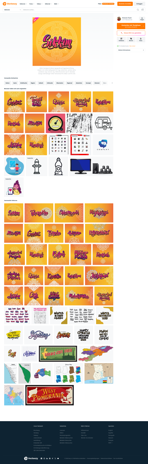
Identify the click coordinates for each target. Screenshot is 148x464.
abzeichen (79, 83)
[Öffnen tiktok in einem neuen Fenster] (52, 458)
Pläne (99, 4)
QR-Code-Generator (39, 450)
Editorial (47, 4)
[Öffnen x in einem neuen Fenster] (55, 458)
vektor (8, 83)
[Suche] (138, 10)
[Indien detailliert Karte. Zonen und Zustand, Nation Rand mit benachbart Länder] (14, 395)
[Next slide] (110, 83)
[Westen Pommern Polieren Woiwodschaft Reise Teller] (49, 395)
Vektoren (22, 4)
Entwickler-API (38, 443)
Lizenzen (62, 430)
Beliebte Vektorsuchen (66, 438)
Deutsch (110, 438)
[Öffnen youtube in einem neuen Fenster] (58, 458)
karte (15, 83)
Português (111, 435)
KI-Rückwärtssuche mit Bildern (42, 445)
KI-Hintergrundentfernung (41, 448)
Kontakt (83, 433)
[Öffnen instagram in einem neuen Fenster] (44, 458)
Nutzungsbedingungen (93, 458)
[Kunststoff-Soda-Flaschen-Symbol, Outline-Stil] (58, 166)
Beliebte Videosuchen (66, 443)
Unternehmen (38, 438)
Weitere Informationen (124, 50)
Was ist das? (132, 46)
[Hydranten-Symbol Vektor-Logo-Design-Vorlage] (36, 166)
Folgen (142, 19)
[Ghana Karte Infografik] (98, 373)
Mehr (55, 4)
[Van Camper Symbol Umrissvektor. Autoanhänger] (103, 123)
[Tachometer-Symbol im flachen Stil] (55, 123)
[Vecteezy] (10, 4)
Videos (39, 4)
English (110, 430)
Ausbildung (37, 440)
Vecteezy (36, 433)
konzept (88, 83)
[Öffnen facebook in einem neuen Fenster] (41, 458)
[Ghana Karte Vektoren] (68, 373)
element (97, 83)
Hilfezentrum (85, 430)
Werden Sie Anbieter (87, 438)
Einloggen (139, 4)
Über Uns (83, 435)
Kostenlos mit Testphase (131, 26)
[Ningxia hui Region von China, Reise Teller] (58, 354)
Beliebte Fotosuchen (66, 440)
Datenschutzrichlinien (106, 458)
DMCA (61, 433)
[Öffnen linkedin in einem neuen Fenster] (47, 458)
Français (110, 440)
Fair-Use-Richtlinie (118, 458)
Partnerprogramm (65, 435)
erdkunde (50, 83)
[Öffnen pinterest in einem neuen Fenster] (49, 458)
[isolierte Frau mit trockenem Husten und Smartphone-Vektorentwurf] (14, 187)
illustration (60, 83)
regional (69, 83)
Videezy (36, 435)
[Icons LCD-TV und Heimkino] (91, 166)
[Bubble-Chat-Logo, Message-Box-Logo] (103, 144)
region (33, 83)
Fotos (31, 4)
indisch (41, 83)
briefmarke (23, 83)
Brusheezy (37, 430)
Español (110, 433)
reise (104, 83)
